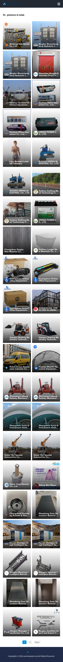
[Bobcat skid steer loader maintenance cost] (46, 329)
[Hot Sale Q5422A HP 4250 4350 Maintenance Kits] (17, 123)
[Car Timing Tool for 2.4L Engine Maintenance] (46, 622)
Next (37, 642)
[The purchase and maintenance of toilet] (46, 241)
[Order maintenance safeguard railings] (17, 211)
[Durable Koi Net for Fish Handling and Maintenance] (46, 358)
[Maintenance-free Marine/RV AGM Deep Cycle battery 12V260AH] (46, 123)
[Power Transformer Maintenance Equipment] (17, 475)
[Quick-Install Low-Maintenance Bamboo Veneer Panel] (17, 593)
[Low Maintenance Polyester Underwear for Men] (17, 153)
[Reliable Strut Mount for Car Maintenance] (17, 505)
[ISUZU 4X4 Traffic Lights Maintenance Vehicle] (17, 446)
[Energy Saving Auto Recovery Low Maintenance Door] (46, 65)
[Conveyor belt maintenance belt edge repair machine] (46, 153)
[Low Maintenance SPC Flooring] (17, 241)
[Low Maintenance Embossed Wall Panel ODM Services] (46, 505)
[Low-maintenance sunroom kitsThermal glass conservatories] (46, 299)
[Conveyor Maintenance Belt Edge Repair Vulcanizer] (17, 182)
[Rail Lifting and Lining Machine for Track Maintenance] (17, 387)
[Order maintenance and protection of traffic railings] (46, 182)
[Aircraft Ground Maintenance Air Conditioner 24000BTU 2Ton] (17, 94)
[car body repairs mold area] (17, 35)
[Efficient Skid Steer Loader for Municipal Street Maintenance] (17, 329)
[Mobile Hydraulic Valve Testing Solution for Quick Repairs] (46, 35)
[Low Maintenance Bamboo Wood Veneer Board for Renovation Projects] (46, 593)
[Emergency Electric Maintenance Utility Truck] (17, 358)
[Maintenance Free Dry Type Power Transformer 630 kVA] (17, 622)
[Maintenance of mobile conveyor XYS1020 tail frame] (17, 563)
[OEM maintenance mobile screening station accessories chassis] (46, 563)
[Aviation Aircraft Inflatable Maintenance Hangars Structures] (17, 417)
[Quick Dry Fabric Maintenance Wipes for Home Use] (46, 475)
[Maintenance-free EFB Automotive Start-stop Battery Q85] (46, 211)
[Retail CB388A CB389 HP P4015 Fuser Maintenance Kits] (46, 94)
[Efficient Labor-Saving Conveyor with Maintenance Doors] (17, 534)
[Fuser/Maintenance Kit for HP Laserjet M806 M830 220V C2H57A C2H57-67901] (17, 270)
